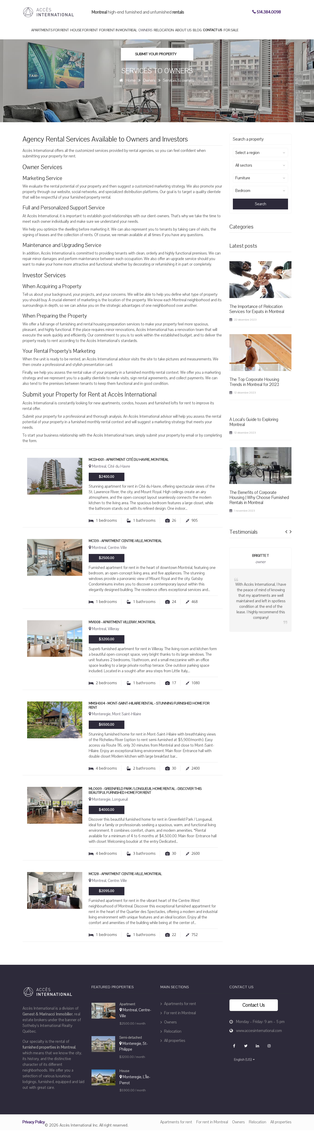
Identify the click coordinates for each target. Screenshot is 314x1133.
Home (131, 80)
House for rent (84, 30)
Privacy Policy (34, 1122)
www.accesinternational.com (259, 1030)
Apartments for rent (50, 30)
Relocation (164, 30)
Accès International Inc (79, 1125)
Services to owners (178, 80)
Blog (197, 30)
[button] (286, 530)
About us (183, 30)
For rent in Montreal (118, 30)
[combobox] (260, 152)
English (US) (243, 1059)
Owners (145, 30)
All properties (174, 1040)
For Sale (231, 30)
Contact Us (212, 30)
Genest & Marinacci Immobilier (48, 1014)
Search (260, 204)
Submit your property (156, 54)
